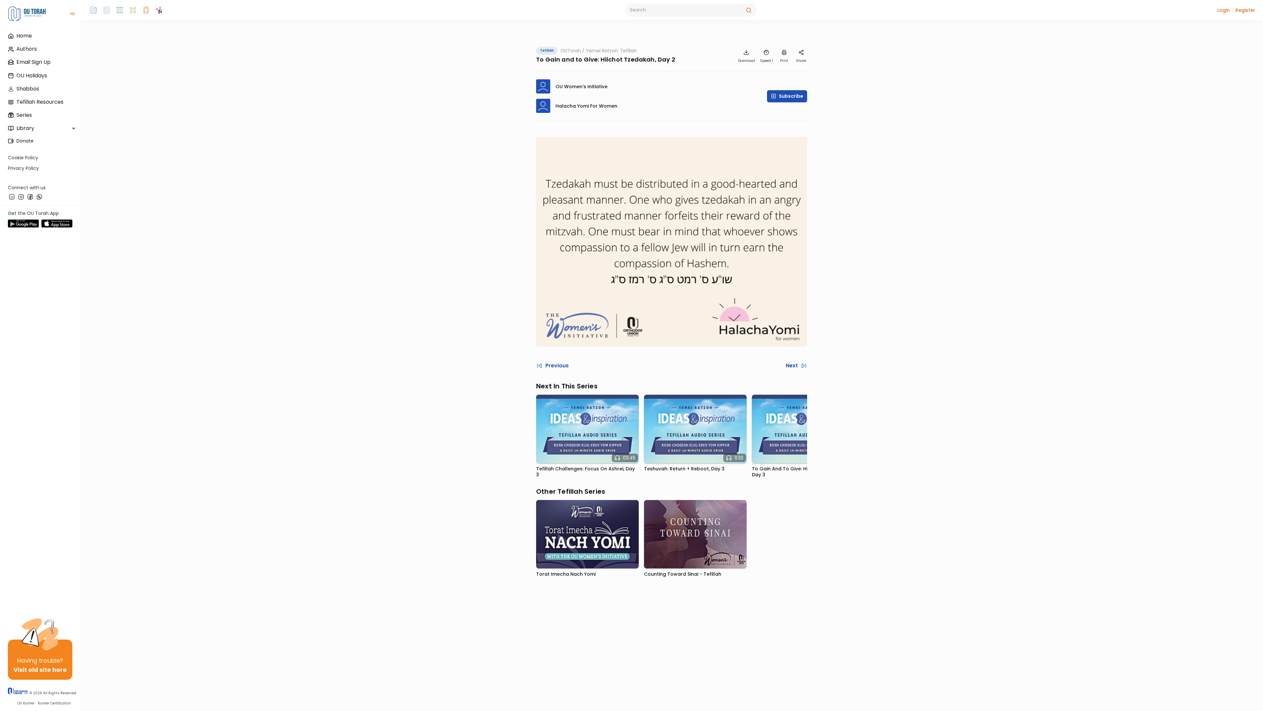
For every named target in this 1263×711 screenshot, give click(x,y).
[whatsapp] (39, 196)
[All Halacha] (119, 10)
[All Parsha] (133, 10)
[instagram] (21, 196)
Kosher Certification (54, 703)
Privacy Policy (23, 168)
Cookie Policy (23, 157)
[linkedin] (12, 196)
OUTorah (570, 50)
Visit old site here (40, 670)
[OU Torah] (93, 10)
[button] (1223, 10)
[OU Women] (159, 10)
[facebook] (30, 196)
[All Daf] (146, 10)
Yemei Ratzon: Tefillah (611, 50)
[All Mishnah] (106, 10)
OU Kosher (26, 703)
